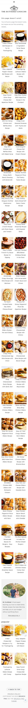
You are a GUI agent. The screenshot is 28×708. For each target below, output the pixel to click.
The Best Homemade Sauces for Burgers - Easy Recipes (7, 541)
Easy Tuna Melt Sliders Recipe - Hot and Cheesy (7, 330)
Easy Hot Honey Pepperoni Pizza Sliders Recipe (7, 433)
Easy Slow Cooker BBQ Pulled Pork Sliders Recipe (7, 459)
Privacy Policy (14, 694)
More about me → (14, 615)
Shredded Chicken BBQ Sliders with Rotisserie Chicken (7, 487)
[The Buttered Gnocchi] (14, 11)
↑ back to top (14, 689)
